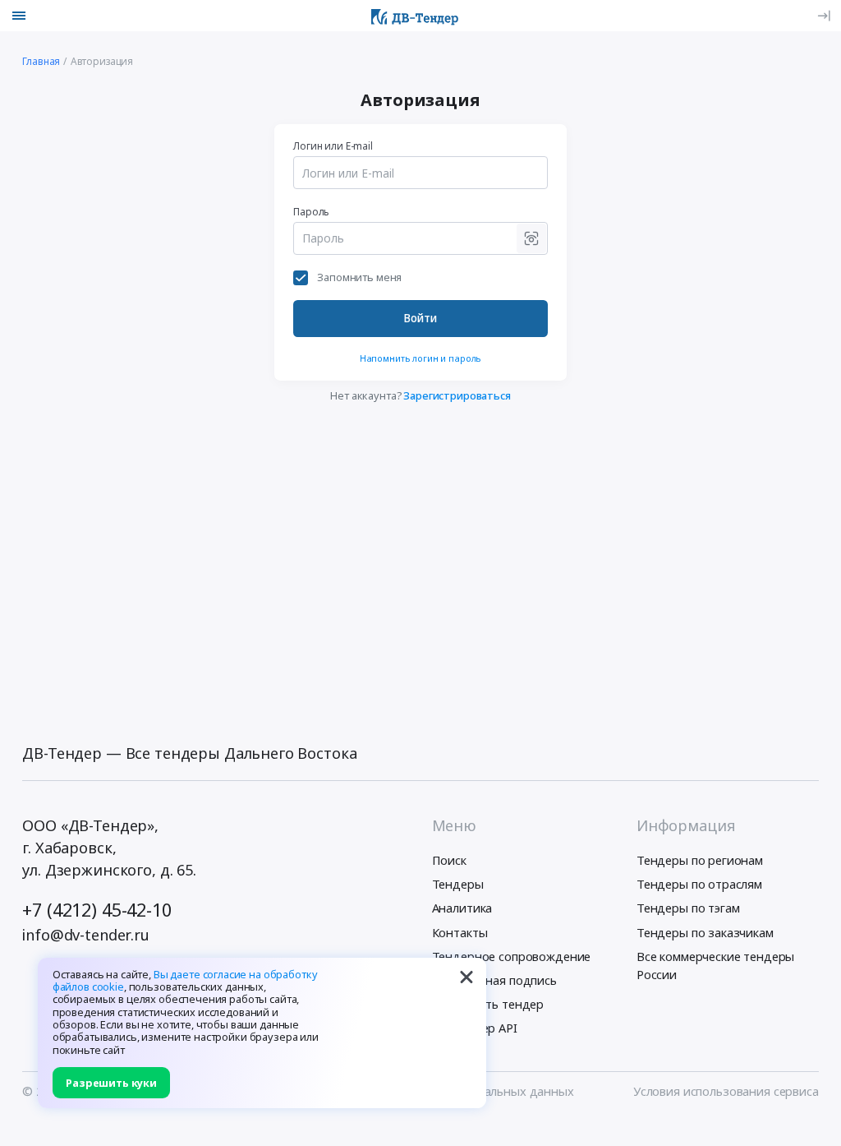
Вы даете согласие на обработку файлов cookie (185, 980)
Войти (420, 318)
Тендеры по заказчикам (705, 932)
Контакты (460, 932)
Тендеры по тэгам (688, 907)
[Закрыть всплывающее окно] (466, 977)
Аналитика (462, 907)
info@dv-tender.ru (85, 935)
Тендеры (458, 884)
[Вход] (824, 15)
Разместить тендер (488, 1004)
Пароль (311, 211)
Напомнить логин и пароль (421, 358)
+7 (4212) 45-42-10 (96, 910)
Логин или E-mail (333, 145)
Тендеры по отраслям (699, 884)
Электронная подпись (494, 980)
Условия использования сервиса (726, 1091)
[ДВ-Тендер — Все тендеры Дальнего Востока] (415, 15)
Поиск (449, 860)
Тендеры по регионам (699, 860)
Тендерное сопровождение (511, 956)
